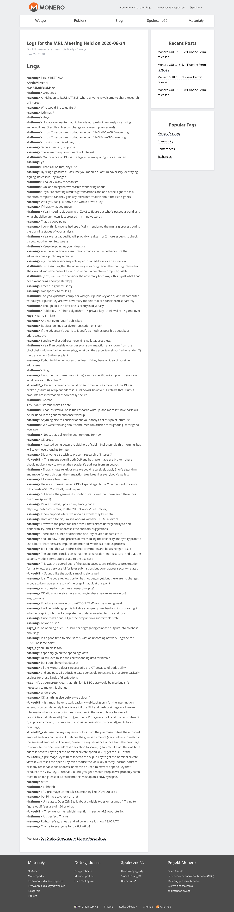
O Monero (34, 871)
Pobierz (80, 21)
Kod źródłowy (127, 906)
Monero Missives (169, 133)
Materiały (196, 21)
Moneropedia (36, 876)
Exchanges (165, 157)
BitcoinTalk (127, 881)
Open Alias (174, 871)
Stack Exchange (130, 876)
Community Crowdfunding (135, 7)
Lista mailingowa (84, 881)
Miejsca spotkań (84, 876)
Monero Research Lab (91, 838)
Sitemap (148, 906)
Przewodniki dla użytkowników (46, 885)
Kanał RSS (165, 906)
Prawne (108, 906)
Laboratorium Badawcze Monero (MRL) (191, 876)
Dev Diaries (48, 838)
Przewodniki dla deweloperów (46, 881)
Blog (119, 21)
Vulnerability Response (170, 7)
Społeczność (157, 21)
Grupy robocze (83, 871)
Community (165, 141)
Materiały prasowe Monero (184, 881)
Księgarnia (34, 890)
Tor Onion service (87, 906)
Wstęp (40, 21)
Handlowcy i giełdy (132, 871)
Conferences (166, 149)
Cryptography (66, 838)
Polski (196, 7)
